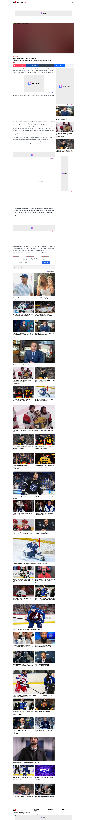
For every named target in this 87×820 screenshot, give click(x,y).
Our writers (50, 811)
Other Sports (36, 814)
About (49, 810)
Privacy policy (50, 814)
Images (35, 813)
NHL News (36, 810)
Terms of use (50, 813)
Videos (35, 811)
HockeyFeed (18, 61)
